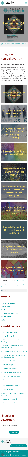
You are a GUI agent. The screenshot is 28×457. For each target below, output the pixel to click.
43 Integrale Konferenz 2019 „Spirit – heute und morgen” (12, 346)
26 (17, 280)
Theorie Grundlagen (8, 303)
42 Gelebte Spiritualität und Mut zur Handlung (12, 341)
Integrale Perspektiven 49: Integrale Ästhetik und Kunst (14, 230)
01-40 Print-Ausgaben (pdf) (9, 332)
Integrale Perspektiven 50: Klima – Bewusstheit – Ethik (14, 210)
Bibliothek (7, 43)
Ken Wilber (4, 310)
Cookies (23, 455)
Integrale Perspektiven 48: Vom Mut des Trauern (14, 249)
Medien (12, 43)
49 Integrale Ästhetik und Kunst (11, 372)
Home (2, 43)
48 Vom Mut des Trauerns (9, 368)
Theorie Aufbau (6, 306)
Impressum (5, 455)
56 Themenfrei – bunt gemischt (11, 403)
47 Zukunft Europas (7, 365)
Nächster (22, 280)
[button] (2, 454)
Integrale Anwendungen (9, 313)
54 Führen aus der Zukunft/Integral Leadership (12, 394)
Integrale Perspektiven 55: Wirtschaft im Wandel (14, 113)
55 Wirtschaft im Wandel (9, 399)
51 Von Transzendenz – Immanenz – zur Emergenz (14, 381)
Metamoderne (6, 317)
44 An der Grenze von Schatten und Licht (14, 351)
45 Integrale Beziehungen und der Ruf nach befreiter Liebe (13, 356)
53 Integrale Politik (7, 389)
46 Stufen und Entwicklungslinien (11, 361)
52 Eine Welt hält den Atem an (10, 386)
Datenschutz (15, 455)
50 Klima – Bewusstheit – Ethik (10, 376)
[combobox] (14, 290)
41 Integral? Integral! (7, 336)
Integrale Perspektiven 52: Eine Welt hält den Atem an (14, 171)
